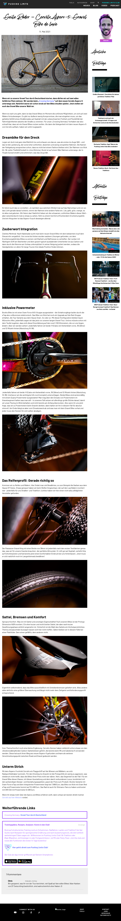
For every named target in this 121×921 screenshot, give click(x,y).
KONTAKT (105, 909)
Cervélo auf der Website (12, 797)
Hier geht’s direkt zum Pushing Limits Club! (30, 847)
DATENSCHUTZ (105, 915)
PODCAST (115, 5)
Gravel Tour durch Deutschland (33, 815)
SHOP (92, 2)
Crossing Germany (46, 101)
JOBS (106, 911)
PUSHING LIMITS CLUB (111, 2)
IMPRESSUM (105, 913)
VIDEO (104, 5)
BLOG (95, 5)
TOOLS (71, 2)
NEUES (86, 5)
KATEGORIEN (82, 2)
